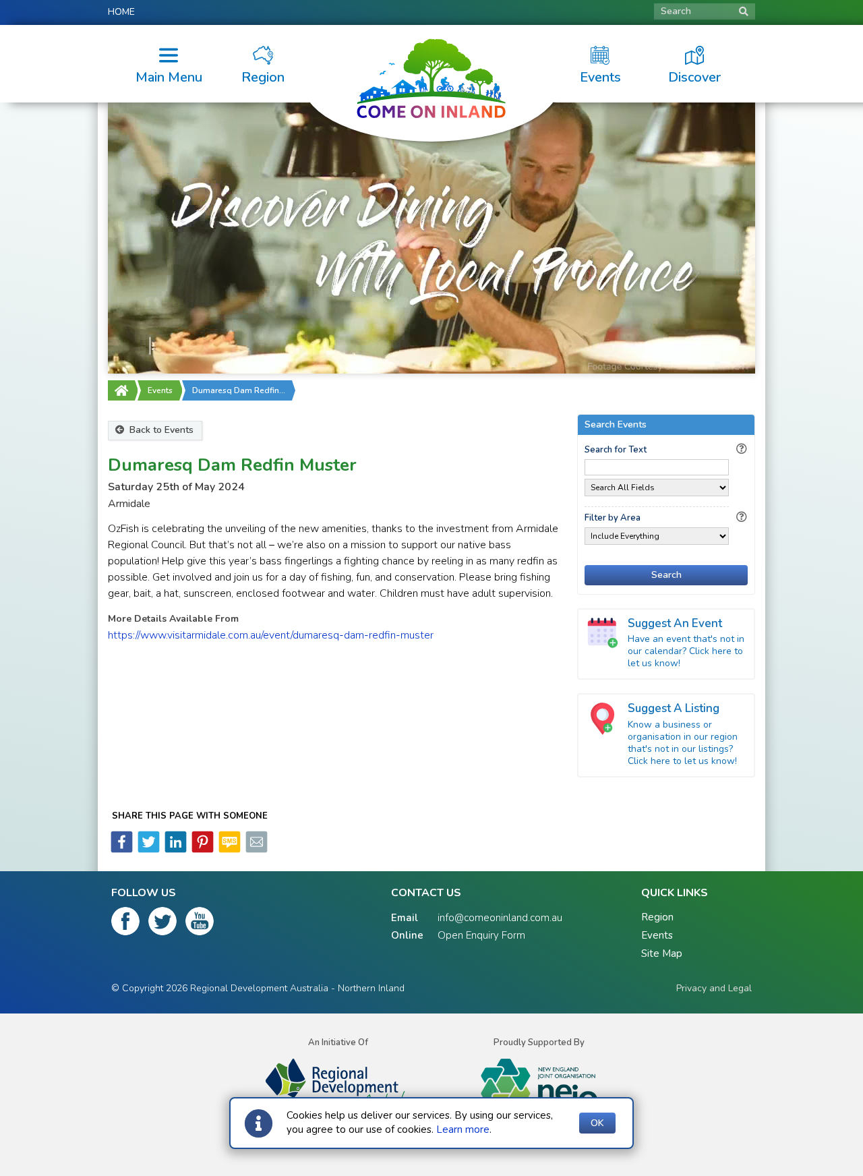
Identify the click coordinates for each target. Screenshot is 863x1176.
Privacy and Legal (714, 988)
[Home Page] (121, 390)
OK (597, 1123)
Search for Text (616, 450)
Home (121, 11)
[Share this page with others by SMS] (228, 849)
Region (657, 917)
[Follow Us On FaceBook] (125, 924)
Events (160, 390)
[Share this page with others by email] (255, 849)
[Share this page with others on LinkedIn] (174, 849)
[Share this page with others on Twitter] (148, 849)
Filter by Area (613, 518)
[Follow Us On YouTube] (199, 924)
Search (676, 11)
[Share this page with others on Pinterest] (201, 849)
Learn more (462, 1129)
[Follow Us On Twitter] (162, 924)
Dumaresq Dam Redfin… (238, 390)
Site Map (661, 953)
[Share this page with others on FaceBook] (122, 849)
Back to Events (160, 429)
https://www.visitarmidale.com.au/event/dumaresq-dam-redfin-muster (271, 635)
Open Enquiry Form (481, 935)
